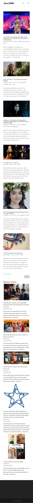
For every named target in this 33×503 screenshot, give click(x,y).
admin (6, 41)
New (13, 84)
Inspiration (21, 41)
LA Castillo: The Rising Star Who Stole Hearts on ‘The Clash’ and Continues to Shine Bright (15, 38)
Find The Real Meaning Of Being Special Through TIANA (16, 212)
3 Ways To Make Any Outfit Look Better (13, 461)
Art (19, 82)
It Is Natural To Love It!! (10, 163)
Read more (15, 317)
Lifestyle (27, 41)
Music (5, 43)
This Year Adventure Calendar (12, 253)
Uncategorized (14, 126)
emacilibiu (7, 255)
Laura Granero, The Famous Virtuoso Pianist (15, 80)
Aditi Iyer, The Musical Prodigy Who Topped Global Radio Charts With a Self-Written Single (16, 121)
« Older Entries (7, 274)
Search (27, 276)
